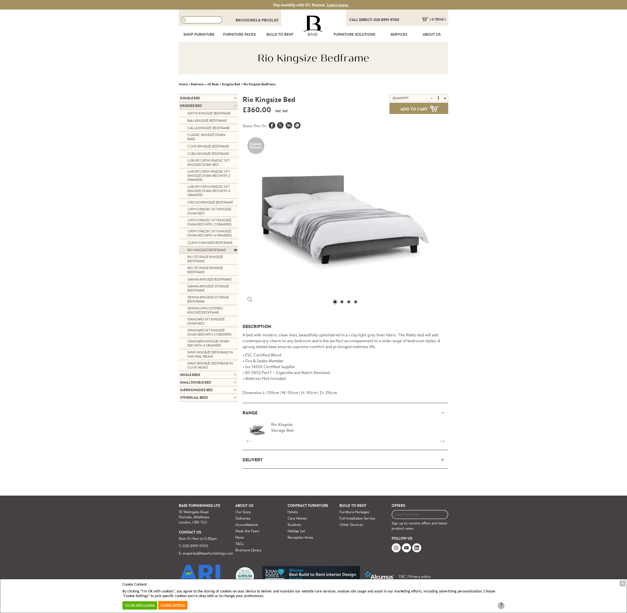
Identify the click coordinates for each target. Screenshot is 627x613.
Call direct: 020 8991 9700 (374, 19)
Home (183, 84)
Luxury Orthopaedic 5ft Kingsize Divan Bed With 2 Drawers (208, 175)
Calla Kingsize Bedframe (208, 127)
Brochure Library (248, 550)
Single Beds (190, 374)
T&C (402, 576)
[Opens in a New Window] (297, 126)
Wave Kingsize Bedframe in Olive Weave (210, 365)
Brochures (247, 20)
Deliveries (243, 518)
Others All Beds (194, 397)
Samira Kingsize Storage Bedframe (208, 288)
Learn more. (338, 5)
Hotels (293, 511)
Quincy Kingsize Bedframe (210, 242)
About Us (432, 34)
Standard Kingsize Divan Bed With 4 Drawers (208, 343)
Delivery (252, 460)
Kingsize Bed (231, 84)
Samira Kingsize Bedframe (209, 279)
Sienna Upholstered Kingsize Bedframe (205, 310)
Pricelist (270, 20)
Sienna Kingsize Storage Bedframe (208, 299)
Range (249, 413)
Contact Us (190, 532)
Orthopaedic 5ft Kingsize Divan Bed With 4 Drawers (209, 233)
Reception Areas (300, 537)
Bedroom (197, 84)
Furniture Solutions (354, 34)
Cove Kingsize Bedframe (208, 146)
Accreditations (246, 524)
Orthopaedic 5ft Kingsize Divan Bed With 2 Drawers (209, 222)
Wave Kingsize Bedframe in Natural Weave (210, 354)
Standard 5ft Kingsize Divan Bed (206, 321)
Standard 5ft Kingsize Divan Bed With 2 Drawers (209, 332)
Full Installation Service (357, 518)
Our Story (243, 511)
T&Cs (239, 543)
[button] (335, 301)
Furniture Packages (354, 511)
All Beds (213, 84)
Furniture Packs (239, 34)
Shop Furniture (199, 34)
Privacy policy (420, 576)
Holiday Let (296, 531)
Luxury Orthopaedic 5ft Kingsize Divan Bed (208, 162)
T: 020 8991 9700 (193, 545)
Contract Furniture (308, 505)
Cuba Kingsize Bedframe (208, 153)
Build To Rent (279, 34)
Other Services (351, 524)
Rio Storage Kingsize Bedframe (205, 258)
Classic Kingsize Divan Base (206, 136)
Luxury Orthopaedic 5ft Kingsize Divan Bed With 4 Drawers (208, 190)
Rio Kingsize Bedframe (206, 250)
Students (294, 524)
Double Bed (190, 98)
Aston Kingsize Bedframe (209, 113)
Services (398, 34)
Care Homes (297, 518)
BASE (313, 34)
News (239, 537)
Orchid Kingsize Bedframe (210, 202)
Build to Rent (352, 505)
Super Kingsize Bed (196, 389)
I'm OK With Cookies (140, 605)
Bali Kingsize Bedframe (207, 120)
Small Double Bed (195, 382)
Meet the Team (247, 531)
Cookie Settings (173, 605)
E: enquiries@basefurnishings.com (206, 553)
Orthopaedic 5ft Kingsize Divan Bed (209, 211)
